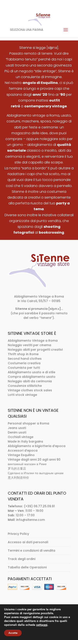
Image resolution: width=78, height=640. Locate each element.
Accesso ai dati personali (28, 542)
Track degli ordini (21, 559)
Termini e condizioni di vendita (31, 550)
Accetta (12, 633)
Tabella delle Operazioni (27, 567)
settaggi (41, 625)
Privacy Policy (18, 534)
